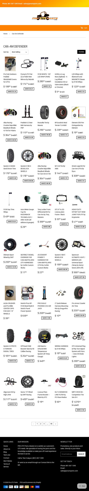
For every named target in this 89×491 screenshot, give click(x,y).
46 (51, 424)
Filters (81, 52)
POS (21, 482)
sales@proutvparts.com (69, 471)
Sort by (6, 52)
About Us (6, 449)
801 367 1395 (71, 466)
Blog (5, 452)
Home (5, 34)
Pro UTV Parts (13, 482)
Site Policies (7, 461)
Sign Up (81, 454)
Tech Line (6, 455)
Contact (6, 458)
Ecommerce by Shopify (33, 482)
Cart (85, 28)
